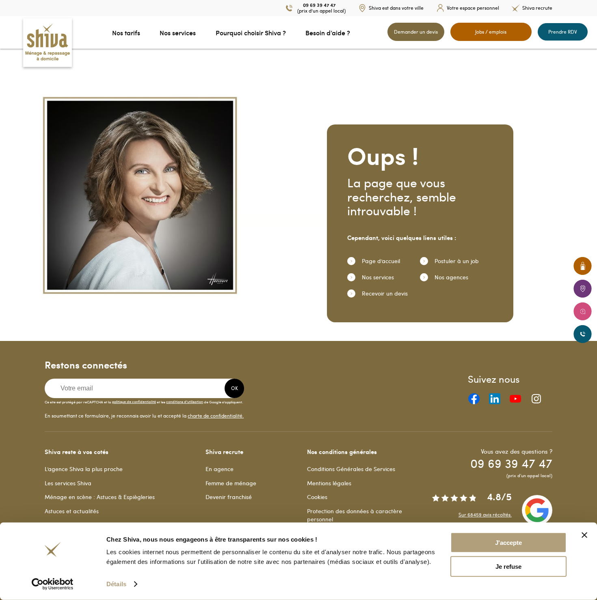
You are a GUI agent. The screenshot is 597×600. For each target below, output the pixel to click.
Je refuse (508, 566)
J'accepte (508, 542)
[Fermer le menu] (2, 32)
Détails (116, 584)
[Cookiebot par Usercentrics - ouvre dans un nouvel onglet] (52, 584)
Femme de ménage (230, 483)
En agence (219, 469)
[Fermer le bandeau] (584, 535)
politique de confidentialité (134, 401)
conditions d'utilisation (184, 401)
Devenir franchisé (228, 497)
